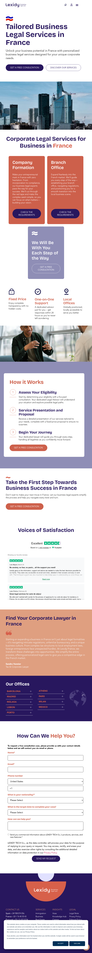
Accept (60, 943)
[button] (66, 5)
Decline (77, 943)
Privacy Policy (50, 852)
